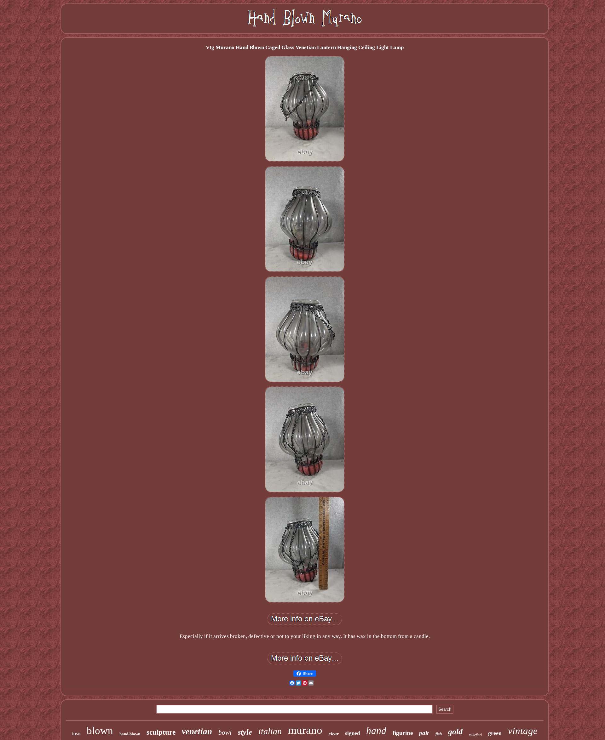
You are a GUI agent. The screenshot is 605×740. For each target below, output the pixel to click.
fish (438, 733)
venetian (197, 731)
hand (376, 730)
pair (424, 733)
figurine (403, 733)
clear (334, 733)
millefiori (475, 735)
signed (352, 733)
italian (270, 731)
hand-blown (129, 733)
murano (305, 730)
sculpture (161, 732)
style (245, 732)
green (495, 733)
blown (100, 730)
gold (455, 731)
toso (76, 733)
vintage (523, 730)
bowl (225, 732)
